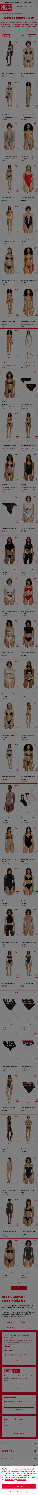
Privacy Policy (9, 1479)
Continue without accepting (19, 1492)
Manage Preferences (23, 1477)
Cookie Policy (21, 1479)
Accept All (19, 1486)
